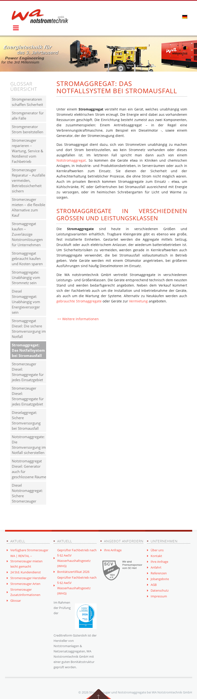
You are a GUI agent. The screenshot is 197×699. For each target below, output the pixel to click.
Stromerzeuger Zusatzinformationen (25, 592)
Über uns (157, 550)
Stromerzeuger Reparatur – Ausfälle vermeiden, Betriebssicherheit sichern (28, 180)
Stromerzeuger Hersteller (28, 578)
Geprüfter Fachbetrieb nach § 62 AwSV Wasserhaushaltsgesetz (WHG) (77, 558)
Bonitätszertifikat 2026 (73, 572)
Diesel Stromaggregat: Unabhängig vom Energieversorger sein (26, 302)
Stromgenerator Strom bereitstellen (27, 129)
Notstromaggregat (71, 160)
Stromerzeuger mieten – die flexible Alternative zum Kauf (28, 207)
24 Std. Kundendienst (25, 572)
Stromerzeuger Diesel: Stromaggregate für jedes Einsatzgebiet (28, 372)
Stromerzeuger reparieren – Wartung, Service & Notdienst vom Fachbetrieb (27, 151)
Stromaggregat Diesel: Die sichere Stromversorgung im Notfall (29, 328)
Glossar (15, 600)
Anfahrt (156, 567)
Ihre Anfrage (113, 550)
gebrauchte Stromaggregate (79, 301)
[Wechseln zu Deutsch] (185, 16)
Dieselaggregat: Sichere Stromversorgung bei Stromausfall (26, 420)
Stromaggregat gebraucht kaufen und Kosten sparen (27, 258)
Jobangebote (160, 579)
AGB (154, 584)
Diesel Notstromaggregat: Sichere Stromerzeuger (27, 493)
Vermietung (138, 301)
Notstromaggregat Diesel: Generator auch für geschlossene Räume (29, 469)
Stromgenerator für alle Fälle (28, 115)
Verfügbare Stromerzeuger (29, 550)
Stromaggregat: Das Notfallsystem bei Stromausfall (28, 350)
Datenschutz (160, 590)
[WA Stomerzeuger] (40, 16)
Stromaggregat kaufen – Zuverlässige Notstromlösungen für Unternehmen (27, 234)
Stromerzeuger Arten (25, 584)
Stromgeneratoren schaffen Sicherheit (27, 102)
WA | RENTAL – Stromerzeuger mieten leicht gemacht (26, 561)
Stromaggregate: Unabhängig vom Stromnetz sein (26, 277)
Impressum (159, 596)
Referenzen (159, 573)
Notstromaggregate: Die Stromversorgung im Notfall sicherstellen (29, 444)
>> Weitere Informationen (78, 319)
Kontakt (156, 556)
